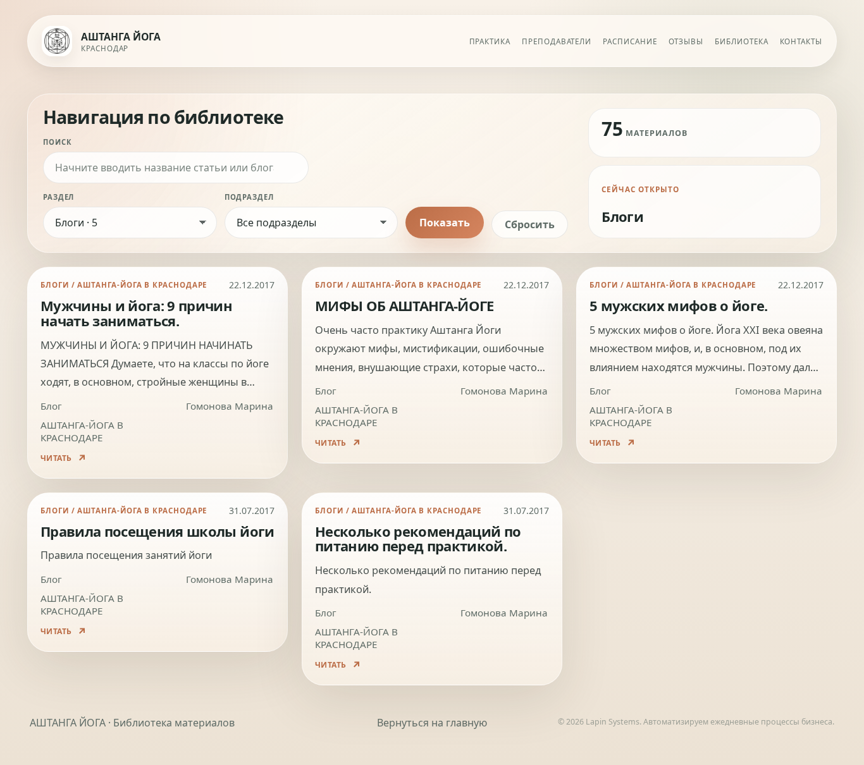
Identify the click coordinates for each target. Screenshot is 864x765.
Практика (489, 41)
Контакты (801, 41)
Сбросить (530, 224)
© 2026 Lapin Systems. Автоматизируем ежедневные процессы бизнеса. (696, 721)
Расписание (630, 41)
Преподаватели (556, 41)
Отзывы (686, 41)
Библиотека (741, 41)
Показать (444, 223)
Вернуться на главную (432, 723)
